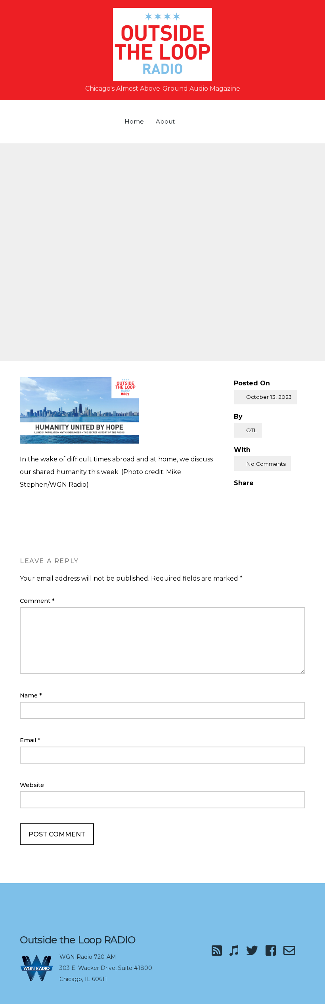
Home (134, 121)
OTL (251, 430)
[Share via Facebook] (237, 496)
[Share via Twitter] (253, 496)
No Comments (266, 464)
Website (32, 785)
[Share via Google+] (270, 496)
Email (30, 740)
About (165, 121)
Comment (37, 600)
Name (31, 695)
